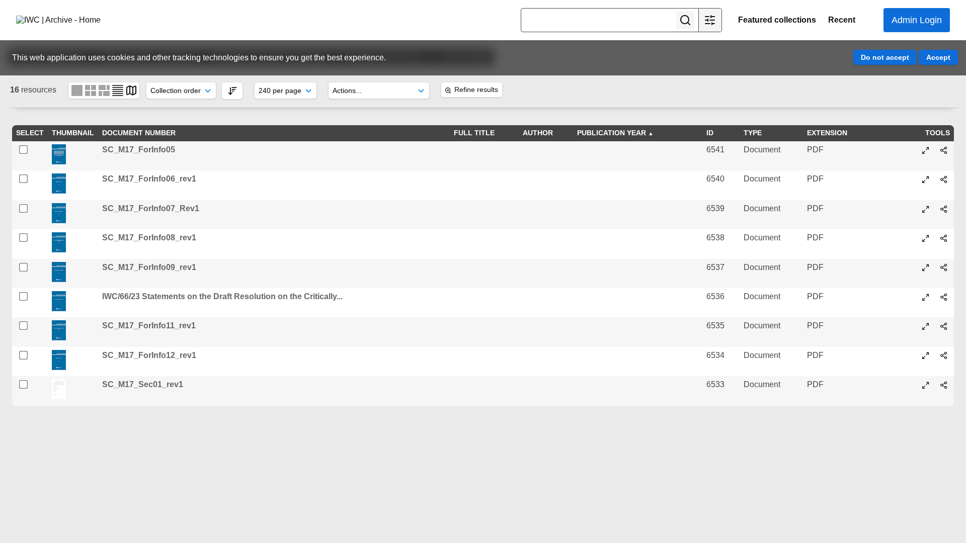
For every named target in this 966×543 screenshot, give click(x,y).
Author (538, 133)
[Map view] (131, 90)
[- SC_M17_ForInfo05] (926, 150)
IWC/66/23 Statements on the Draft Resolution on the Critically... (222, 296)
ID (709, 133)
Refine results (476, 89)
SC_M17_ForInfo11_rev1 (149, 325)
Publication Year (611, 133)
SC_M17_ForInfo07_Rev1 (150, 208)
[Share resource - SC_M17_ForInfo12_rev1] (944, 355)
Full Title (474, 133)
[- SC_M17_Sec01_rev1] (926, 385)
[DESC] (232, 90)
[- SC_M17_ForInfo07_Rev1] (926, 209)
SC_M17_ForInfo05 (138, 149)
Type (753, 133)
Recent (841, 20)
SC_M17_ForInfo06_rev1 (149, 178)
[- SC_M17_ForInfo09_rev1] (926, 267)
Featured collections (777, 20)
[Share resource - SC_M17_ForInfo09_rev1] (944, 267)
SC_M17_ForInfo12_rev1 (149, 355)
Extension (827, 133)
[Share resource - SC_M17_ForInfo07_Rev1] (944, 209)
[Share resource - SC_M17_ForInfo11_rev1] (944, 326)
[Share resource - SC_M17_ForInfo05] (944, 150)
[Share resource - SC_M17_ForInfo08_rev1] (944, 238)
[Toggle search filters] (709, 20)
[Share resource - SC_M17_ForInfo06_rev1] (944, 179)
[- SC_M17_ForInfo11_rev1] (926, 326)
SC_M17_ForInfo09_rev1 (149, 267)
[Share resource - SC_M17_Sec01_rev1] (944, 385)
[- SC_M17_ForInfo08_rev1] (926, 238)
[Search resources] (685, 20)
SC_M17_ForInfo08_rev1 (149, 237)
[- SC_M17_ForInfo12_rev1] (926, 355)
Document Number (139, 133)
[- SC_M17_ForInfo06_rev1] (926, 179)
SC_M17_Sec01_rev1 (142, 384)
